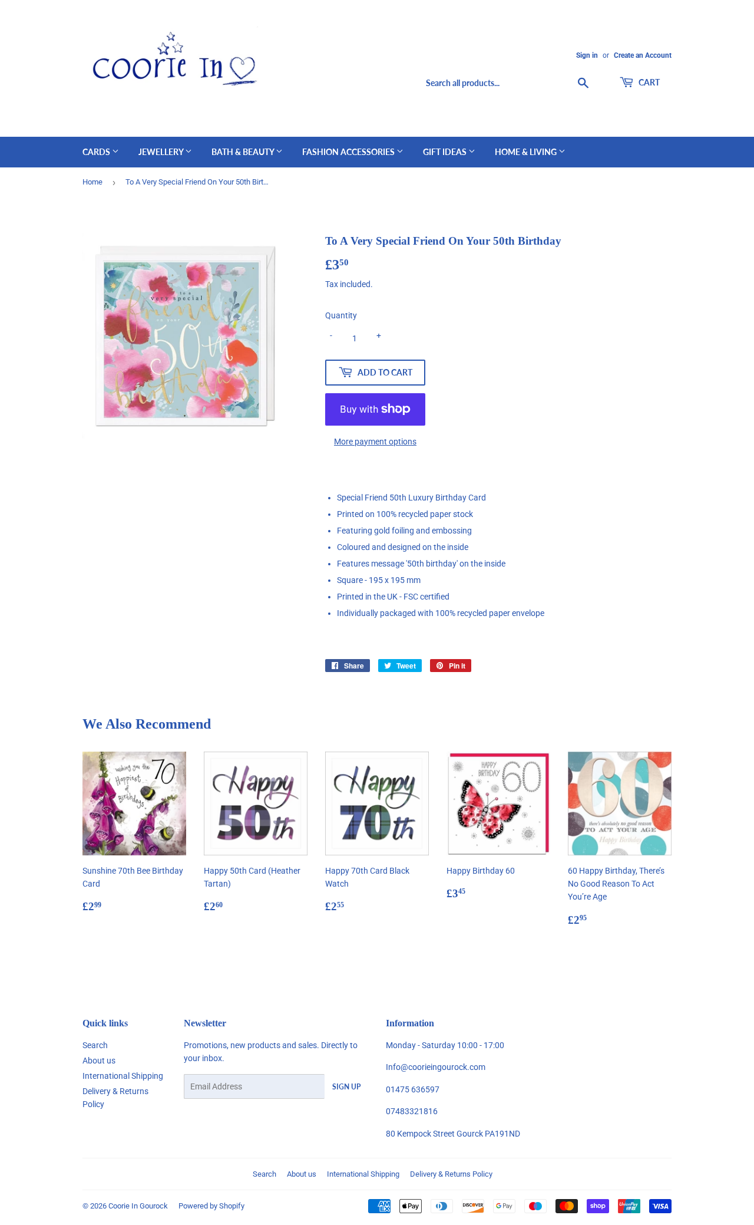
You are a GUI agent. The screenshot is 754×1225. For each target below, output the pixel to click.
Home (92, 181)
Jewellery (161, 152)
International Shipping (122, 1076)
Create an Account (643, 55)
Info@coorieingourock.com (435, 1067)
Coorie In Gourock (138, 1205)
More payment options (375, 441)
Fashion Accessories (349, 152)
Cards (97, 152)
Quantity (341, 315)
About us (98, 1060)
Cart (648, 82)
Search (95, 1045)
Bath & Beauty (243, 152)
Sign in (587, 55)
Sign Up (346, 1086)
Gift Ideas (445, 152)
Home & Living (526, 152)
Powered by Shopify (211, 1205)
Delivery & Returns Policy (451, 1174)
